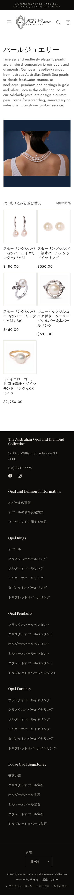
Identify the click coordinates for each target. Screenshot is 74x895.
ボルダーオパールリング (26, 568)
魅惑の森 (14, 775)
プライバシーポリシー (22, 886)
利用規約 (44, 886)
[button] (8, 22)
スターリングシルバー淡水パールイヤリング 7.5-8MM (19, 253)
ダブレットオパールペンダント (30, 663)
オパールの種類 (19, 502)
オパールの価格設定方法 (26, 512)
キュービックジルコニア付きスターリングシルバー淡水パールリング (53, 318)
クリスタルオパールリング (27, 559)
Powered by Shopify (27, 879)
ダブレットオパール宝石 (26, 814)
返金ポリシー (50, 879)
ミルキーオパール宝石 (24, 804)
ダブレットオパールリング (27, 587)
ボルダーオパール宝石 (24, 795)
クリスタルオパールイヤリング (30, 709)
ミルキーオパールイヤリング (29, 729)
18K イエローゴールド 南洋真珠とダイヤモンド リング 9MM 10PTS (19, 386)
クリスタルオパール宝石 (26, 785)
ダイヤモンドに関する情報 (27, 522)
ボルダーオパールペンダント (29, 644)
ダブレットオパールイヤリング (30, 738)
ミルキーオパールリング (26, 578)
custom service (51, 105)
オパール (14, 549)
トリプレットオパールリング (29, 597)
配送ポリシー (61, 886)
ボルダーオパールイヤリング (29, 719)
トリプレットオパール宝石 (27, 824)
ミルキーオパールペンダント (29, 653)
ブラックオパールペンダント (29, 624)
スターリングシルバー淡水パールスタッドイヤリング (53, 253)
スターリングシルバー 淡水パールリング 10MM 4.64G (19, 316)
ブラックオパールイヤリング (29, 700)
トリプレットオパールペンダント (32, 673)
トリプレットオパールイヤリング (32, 748)
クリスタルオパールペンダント (30, 634)
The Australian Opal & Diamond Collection (42, 874)
